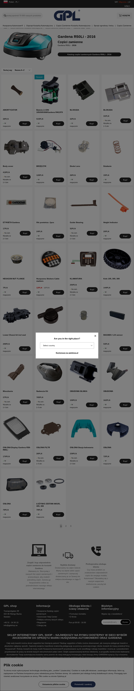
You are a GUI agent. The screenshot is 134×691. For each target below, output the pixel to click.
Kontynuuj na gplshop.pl (67, 353)
